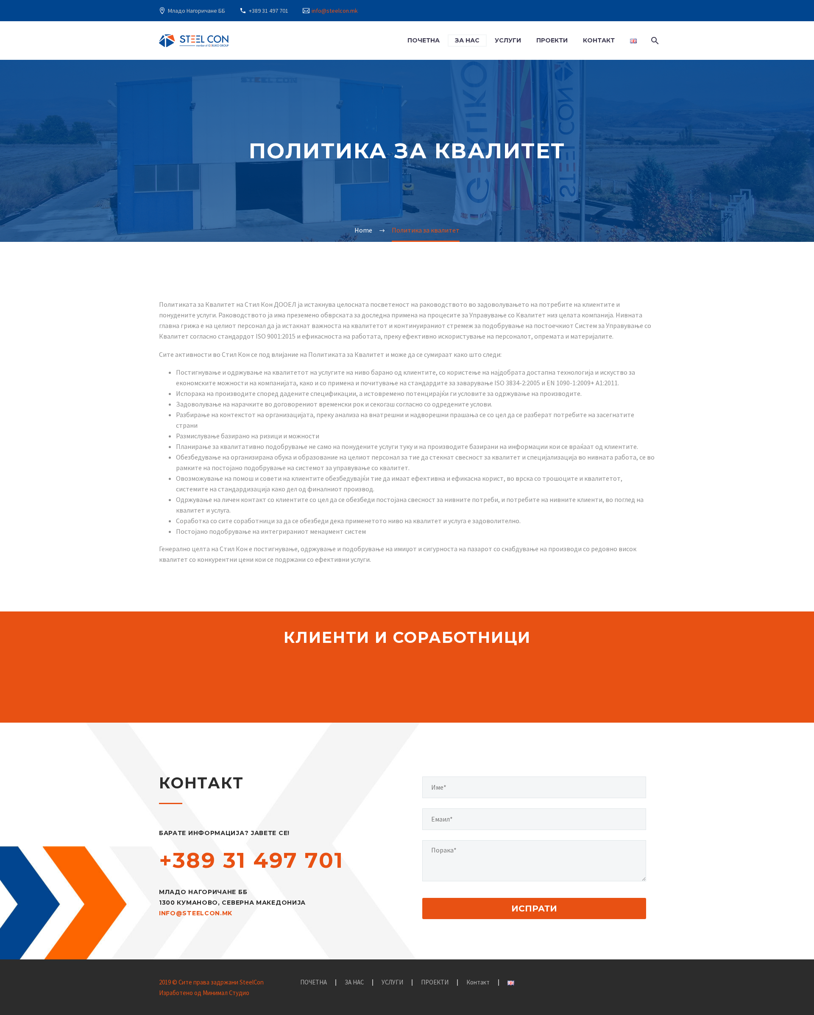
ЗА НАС (467, 40)
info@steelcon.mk (335, 10)
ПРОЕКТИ (552, 40)
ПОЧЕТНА (423, 40)
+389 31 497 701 (268, 10)
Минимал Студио (226, 993)
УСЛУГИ (508, 40)
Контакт (599, 40)
